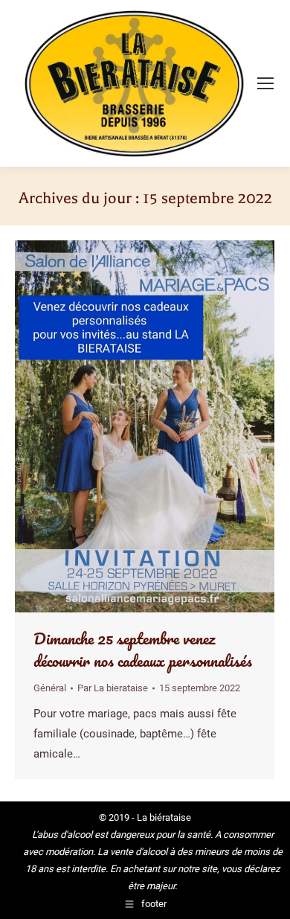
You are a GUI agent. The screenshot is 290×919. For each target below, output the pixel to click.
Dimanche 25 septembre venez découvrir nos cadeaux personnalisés (142, 649)
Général (49, 688)
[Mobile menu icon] (265, 83)
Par (112, 688)
